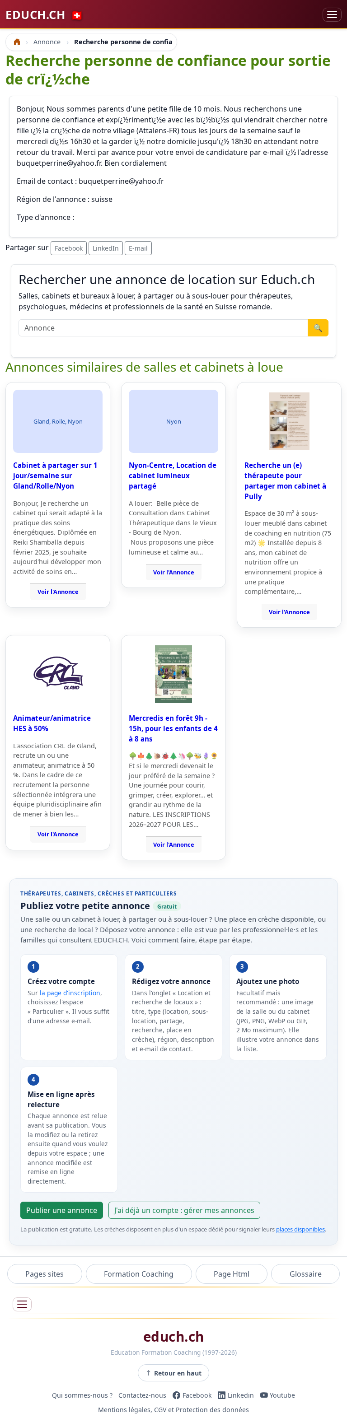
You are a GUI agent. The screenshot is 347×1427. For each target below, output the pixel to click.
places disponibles (300, 1229)
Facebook (69, 248)
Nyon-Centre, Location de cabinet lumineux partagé (172, 475)
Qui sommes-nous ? (82, 1395)
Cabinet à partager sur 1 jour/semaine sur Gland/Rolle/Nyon (55, 475)
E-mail (138, 248)
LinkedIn (106, 248)
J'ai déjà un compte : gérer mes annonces (184, 1210)
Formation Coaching (139, 1274)
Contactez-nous (142, 1395)
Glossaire (306, 1274)
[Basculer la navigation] (332, 15)
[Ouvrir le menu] (22, 1304)
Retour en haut (178, 1373)
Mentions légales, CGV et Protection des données (173, 1409)
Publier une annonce (61, 1210)
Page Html (231, 1274)
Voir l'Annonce (58, 592)
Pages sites (44, 1274)
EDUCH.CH (44, 14)
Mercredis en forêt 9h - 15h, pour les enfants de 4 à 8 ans (173, 728)
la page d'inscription (70, 993)
